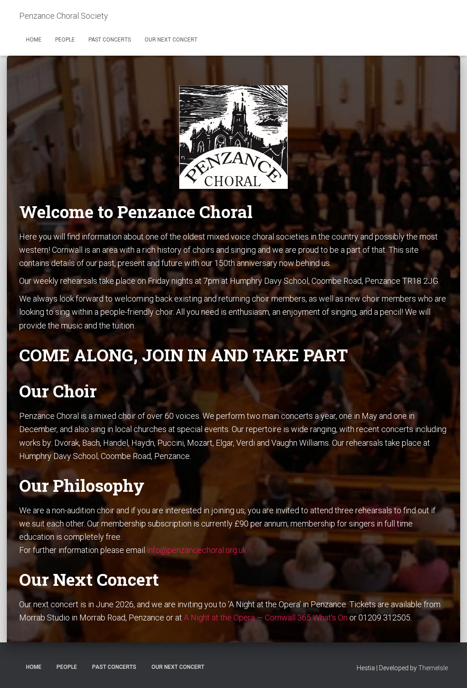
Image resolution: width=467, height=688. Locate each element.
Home (34, 39)
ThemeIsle (433, 668)
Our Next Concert (171, 39)
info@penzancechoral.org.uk (196, 550)
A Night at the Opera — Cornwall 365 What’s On (266, 617)
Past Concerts (109, 39)
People (65, 39)
